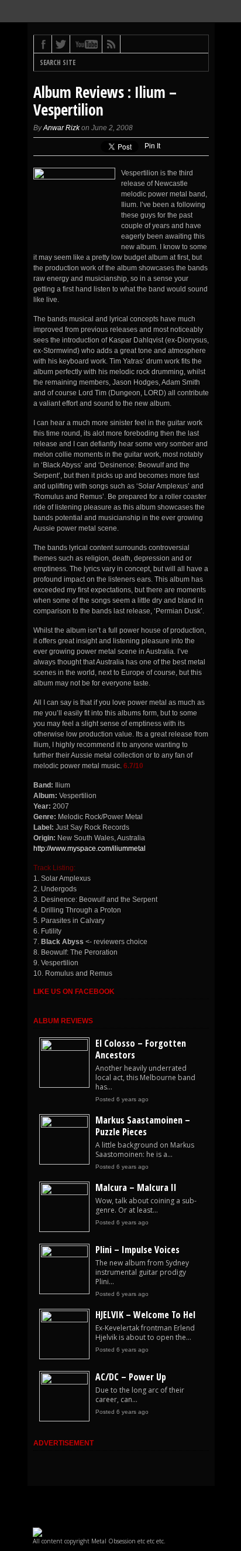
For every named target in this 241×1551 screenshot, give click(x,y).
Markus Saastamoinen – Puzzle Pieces (142, 1126)
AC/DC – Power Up (130, 1377)
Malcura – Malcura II (136, 1187)
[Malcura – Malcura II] (64, 1193)
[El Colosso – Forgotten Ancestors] (64, 1048)
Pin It (152, 146)
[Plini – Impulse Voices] (64, 1255)
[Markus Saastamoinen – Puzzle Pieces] (64, 1125)
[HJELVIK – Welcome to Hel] (64, 1320)
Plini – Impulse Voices (137, 1249)
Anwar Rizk (61, 128)
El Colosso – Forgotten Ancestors (140, 1049)
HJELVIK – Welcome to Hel (145, 1315)
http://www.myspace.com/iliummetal (89, 848)
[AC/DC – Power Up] (64, 1382)
